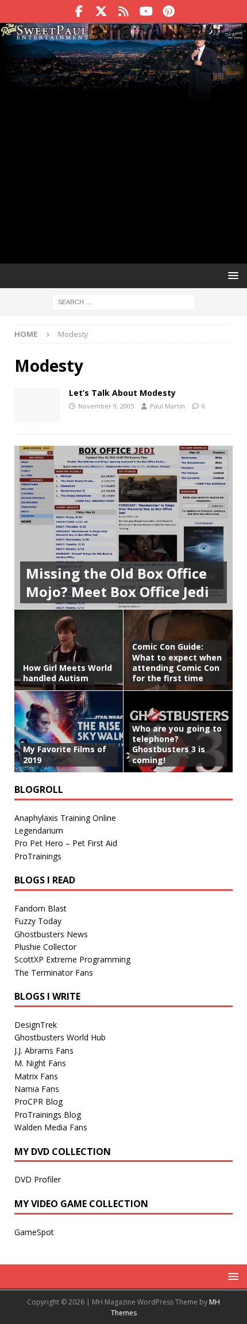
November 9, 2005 (106, 406)
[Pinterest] (169, 11)
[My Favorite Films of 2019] (69, 731)
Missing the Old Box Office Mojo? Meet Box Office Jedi (117, 582)
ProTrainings (37, 856)
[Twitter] (101, 11)
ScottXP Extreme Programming (72, 959)
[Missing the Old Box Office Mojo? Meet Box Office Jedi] (123, 527)
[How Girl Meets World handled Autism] (69, 650)
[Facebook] (79, 11)
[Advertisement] (123, 159)
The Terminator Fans (53, 972)
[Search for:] (123, 301)
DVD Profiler (37, 1179)
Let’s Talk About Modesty (122, 392)
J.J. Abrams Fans (44, 1050)
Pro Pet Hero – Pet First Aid (65, 843)
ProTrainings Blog (47, 1114)
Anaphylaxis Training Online (65, 817)
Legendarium (38, 830)
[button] (231, 275)
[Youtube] (146, 11)
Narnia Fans (36, 1088)
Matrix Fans (36, 1076)
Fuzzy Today (37, 921)
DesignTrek (35, 1024)
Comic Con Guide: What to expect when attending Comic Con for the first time (177, 662)
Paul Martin (167, 406)
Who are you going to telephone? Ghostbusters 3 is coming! (177, 744)
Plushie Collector (45, 946)
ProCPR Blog (38, 1101)
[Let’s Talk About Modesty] (37, 405)
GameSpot (34, 1232)
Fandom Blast (40, 908)
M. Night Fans (40, 1063)
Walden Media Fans (50, 1127)
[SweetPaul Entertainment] (123, 35)
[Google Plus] (124, 11)
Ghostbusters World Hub (60, 1037)
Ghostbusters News (51, 934)
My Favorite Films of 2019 (64, 754)
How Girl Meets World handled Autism (67, 672)
